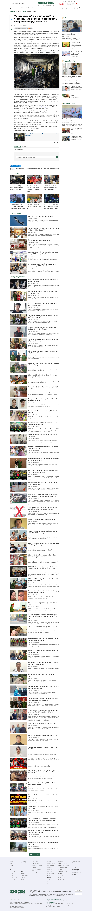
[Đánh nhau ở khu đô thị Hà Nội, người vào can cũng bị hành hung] (18, 379)
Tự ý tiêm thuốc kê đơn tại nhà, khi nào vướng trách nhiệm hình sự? (42, 483)
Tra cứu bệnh (22, 8)
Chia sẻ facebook (15, 165)
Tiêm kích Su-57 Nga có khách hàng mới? (41, 216)
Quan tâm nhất (17, 146)
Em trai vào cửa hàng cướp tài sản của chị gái (42, 735)
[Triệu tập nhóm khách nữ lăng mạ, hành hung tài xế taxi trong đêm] (18, 284)
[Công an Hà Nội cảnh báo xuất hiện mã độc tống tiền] (18, 799)
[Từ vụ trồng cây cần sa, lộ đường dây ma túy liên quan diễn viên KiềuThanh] (18, 835)
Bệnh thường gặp (50, 865)
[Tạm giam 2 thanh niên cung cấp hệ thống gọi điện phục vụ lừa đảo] (18, 403)
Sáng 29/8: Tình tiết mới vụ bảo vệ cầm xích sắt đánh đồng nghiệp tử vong (43, 471)
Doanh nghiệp (75, 867)
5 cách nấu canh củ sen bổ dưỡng (76, 95)
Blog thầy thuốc (69, 103)
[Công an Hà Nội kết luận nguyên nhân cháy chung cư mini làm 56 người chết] (17, 179)
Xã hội (19, 11)
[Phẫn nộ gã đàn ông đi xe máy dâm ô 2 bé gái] (18, 631)
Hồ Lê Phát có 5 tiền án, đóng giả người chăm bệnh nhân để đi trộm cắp (42, 532)
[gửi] (57, 157)
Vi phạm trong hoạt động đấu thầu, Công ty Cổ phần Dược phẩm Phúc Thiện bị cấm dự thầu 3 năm (42, 616)
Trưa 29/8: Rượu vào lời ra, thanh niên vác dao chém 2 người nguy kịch (42, 423)
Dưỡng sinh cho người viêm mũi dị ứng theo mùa (76, 87)
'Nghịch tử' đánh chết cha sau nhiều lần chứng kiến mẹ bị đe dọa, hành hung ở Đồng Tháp (43, 568)
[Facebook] (63, 1)
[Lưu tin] (11, 26)
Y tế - (29, 232)
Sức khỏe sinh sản (61, 877)
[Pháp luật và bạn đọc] (68, 4)
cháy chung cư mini (20, 168)
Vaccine (22, 879)
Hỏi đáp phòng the (61, 875)
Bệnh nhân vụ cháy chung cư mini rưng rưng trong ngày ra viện (34, 206)
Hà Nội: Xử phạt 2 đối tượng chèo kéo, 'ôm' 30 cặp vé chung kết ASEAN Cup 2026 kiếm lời (43, 711)
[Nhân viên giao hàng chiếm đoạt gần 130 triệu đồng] (18, 607)
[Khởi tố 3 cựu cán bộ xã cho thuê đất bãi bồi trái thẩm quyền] (18, 811)
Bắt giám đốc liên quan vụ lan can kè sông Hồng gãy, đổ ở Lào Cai (43, 352)
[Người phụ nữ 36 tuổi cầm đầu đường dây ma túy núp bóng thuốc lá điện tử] (18, 643)
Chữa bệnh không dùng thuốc (36, 870)
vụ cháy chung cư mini (44, 106)
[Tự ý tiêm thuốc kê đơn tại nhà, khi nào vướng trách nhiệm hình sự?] (18, 487)
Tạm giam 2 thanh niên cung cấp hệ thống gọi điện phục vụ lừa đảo (42, 399)
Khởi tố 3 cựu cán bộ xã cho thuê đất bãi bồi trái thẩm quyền (43, 807)
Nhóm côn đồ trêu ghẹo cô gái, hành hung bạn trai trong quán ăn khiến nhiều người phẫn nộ (43, 495)
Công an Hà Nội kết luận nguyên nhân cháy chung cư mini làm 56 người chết (16, 187)
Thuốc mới (23, 877)
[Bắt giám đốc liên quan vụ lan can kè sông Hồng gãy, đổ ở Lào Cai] (18, 355)
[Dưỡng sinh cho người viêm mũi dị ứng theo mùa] (66, 88)
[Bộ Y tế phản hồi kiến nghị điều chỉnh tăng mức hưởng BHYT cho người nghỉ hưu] (18, 256)
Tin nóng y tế (12, 871)
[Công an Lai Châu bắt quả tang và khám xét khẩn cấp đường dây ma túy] (18, 547)
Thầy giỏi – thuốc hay (36, 863)
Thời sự (16, 8)
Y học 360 (34, 8)
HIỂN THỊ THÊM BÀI (35, 854)
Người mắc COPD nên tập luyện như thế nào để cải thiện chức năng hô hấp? (72, 77)
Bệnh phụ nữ (49, 867)
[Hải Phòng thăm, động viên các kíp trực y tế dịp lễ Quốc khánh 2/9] (66, 53)
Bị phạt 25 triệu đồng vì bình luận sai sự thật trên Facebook (43, 388)
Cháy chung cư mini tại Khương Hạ (34, 168)
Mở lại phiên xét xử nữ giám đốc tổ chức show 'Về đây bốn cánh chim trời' (43, 687)
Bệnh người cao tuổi (51, 863)
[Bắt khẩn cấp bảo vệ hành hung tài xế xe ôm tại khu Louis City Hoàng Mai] (18, 667)
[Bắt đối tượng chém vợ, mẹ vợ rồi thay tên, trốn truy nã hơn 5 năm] (18, 296)
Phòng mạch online (68, 8)
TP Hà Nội (19, 170)
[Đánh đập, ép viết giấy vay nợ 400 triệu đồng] (18, 727)
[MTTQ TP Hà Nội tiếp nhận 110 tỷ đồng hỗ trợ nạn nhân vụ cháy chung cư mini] (51, 179)
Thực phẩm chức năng (62, 871)
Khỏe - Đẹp (60, 8)
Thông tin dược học (25, 875)
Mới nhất (24, 146)
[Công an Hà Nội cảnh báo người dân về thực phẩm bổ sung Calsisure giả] (18, 559)
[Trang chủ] (11, 8)
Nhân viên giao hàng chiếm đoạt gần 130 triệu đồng (42, 603)
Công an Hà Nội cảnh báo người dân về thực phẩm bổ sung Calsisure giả (42, 556)
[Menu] (79, 7)
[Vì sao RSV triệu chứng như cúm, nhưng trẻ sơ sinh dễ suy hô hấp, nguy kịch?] (72, 26)
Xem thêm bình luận (18, 149)
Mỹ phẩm (48, 879)
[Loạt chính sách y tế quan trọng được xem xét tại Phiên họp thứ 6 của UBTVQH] (18, 232)
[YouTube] (65, 1)
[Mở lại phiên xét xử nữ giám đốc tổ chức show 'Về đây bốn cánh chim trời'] (18, 691)
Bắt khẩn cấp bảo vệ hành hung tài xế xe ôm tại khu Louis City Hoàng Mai (43, 663)
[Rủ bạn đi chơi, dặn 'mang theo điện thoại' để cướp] (18, 679)
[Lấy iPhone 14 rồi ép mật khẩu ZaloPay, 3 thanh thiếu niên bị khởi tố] (18, 319)
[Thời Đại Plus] (74, 4)
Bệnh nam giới (49, 869)
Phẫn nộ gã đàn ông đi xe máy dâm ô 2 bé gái (42, 627)
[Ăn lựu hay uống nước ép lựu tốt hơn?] (18, 244)
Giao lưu (22, 867)
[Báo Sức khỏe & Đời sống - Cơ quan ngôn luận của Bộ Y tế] (46, 3)
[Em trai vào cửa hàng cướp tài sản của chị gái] (18, 739)
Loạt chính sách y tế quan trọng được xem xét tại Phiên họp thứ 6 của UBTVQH (43, 229)
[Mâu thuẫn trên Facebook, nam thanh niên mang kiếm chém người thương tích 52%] (18, 702)
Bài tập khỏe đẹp (50, 883)
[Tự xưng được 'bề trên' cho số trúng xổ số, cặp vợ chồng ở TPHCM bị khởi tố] (18, 595)
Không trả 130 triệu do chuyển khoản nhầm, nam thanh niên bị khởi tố (43, 651)
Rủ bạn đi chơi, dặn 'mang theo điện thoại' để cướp (42, 675)
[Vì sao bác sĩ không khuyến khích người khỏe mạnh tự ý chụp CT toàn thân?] (18, 268)
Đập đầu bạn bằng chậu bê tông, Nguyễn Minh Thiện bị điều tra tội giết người (42, 328)
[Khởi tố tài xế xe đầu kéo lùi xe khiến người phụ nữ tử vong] (18, 847)
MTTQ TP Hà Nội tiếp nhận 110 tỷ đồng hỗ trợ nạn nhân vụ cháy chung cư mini (51, 187)
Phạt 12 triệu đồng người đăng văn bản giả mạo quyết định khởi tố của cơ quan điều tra (43, 508)
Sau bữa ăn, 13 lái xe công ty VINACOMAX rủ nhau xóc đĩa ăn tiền (42, 783)
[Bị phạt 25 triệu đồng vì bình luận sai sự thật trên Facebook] (18, 391)
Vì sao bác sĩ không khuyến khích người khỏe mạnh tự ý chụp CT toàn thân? (42, 265)
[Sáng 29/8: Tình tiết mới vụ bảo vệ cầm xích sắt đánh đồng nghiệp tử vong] (18, 475)
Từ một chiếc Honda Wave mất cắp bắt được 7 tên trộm (42, 411)
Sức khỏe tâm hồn (50, 873)
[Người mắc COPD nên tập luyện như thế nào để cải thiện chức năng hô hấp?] (72, 69)
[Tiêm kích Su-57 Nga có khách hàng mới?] (18, 220)
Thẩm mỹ (48, 881)
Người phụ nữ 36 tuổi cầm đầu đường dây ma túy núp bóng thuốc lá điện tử (43, 639)
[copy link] (11, 22)
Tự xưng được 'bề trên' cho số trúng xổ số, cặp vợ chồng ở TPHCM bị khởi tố (43, 591)
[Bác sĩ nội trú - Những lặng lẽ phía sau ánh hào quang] (66, 130)
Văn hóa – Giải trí (75, 871)
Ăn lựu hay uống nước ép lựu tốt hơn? (40, 240)
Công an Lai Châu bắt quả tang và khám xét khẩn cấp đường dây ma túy (43, 544)
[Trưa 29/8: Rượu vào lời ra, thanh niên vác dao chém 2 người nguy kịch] (18, 427)
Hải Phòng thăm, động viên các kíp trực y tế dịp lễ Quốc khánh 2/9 (76, 53)
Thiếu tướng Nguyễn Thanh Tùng (51, 168)
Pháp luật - (30, 283)
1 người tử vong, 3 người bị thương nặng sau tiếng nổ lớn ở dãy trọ (43, 364)
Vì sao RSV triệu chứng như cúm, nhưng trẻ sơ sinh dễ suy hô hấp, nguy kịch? (72, 34)
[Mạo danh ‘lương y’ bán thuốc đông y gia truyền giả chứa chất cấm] (18, 451)
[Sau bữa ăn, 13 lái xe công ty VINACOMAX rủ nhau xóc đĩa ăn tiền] (18, 787)
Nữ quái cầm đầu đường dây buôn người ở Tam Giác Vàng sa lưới (43, 748)
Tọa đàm (23, 865)
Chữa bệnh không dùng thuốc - (68, 80)
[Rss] (80, 890)
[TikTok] (61, 1)
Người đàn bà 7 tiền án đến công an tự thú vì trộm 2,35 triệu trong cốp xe (43, 459)
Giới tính (49, 8)
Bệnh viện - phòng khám (37, 865)
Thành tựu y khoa (13, 873)
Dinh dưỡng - (31, 242)
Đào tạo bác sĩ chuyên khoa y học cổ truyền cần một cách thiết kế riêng (72, 119)
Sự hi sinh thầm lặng (14, 877)
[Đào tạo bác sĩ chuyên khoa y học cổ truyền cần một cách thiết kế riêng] (72, 111)
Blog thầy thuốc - (65, 122)
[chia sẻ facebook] (11, 16)
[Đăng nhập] (74, 1)
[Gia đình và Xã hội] (61, 4)
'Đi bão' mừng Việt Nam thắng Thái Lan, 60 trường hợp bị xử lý (43, 772)
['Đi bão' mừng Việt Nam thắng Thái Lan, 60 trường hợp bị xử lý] (18, 775)
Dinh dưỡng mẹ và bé (62, 863)
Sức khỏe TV (28, 8)
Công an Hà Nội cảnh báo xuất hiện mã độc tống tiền (43, 795)
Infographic (34, 879)
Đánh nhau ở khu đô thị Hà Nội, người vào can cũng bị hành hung (42, 376)
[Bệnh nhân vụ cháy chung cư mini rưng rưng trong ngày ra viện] (34, 198)
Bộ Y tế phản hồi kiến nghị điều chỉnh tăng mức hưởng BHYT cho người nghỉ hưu (43, 253)
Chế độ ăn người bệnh (62, 867)
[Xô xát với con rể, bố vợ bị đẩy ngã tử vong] (18, 523)
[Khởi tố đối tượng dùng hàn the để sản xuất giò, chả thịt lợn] (18, 439)
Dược (38, 8)
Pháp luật (24, 11)
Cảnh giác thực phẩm (62, 869)
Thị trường (75, 8)
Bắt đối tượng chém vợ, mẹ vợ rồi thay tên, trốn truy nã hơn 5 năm (42, 292)
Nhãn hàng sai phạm (76, 865)
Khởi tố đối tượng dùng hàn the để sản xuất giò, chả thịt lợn (43, 435)
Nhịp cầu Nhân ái (75, 869)
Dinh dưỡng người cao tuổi (63, 865)
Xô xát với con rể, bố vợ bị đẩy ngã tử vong (41, 519)
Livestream (23, 869)
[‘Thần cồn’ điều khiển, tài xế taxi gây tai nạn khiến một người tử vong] (18, 583)
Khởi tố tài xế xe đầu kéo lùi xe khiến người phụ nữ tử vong (43, 843)
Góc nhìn (34, 11)
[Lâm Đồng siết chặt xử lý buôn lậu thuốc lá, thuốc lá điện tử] (18, 763)
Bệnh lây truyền (61, 879)
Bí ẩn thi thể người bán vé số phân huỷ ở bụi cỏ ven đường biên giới (42, 304)
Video (33, 877)
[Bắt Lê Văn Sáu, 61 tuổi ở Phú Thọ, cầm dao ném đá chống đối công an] (18, 343)
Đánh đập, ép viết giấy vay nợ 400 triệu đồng (42, 723)
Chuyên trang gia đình (76, 872)
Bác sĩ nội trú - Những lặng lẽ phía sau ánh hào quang (76, 129)
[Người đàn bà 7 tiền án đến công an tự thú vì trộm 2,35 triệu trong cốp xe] (18, 463)
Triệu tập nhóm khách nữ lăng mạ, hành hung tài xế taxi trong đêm (43, 280)
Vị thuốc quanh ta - (75, 97)
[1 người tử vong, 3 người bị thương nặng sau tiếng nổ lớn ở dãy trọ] (18, 367)
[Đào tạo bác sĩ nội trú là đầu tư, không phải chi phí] (66, 138)
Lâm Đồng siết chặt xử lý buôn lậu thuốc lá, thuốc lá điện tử (43, 760)
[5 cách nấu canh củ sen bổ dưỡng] (66, 95)
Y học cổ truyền (43, 8)
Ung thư (48, 875)
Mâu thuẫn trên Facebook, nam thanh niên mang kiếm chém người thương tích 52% (43, 699)
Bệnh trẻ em (49, 871)
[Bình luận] (11, 30)
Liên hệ (78, 894)
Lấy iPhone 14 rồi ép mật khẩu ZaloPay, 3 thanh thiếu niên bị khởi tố (43, 316)
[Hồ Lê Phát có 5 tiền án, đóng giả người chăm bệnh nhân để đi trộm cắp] (18, 535)
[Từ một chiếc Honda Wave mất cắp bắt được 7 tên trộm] (18, 415)
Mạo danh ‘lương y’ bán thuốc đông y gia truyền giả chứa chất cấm (43, 447)
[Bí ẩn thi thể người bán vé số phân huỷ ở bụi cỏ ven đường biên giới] (18, 308)
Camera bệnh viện (13, 879)
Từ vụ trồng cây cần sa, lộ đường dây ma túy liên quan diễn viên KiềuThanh (43, 831)
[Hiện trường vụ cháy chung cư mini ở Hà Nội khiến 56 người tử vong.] (36, 71)
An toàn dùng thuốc (25, 873)
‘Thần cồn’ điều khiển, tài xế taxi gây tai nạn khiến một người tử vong (43, 579)
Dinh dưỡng (54, 8)
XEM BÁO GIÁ (58, 899)
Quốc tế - (30, 218)
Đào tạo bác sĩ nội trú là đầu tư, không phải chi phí (76, 137)
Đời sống (74, 874)
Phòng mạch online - (33, 268)
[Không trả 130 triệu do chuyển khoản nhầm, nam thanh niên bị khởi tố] (18, 655)
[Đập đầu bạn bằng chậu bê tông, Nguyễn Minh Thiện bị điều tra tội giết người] (18, 331)
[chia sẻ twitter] (11, 19)
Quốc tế (29, 11)
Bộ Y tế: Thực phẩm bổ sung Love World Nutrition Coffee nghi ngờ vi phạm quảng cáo (76, 44)
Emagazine (34, 875)
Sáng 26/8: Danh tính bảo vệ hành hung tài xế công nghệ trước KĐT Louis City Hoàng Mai (42, 819)
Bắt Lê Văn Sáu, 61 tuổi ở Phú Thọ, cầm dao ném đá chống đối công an (43, 340)
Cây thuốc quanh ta (36, 867)
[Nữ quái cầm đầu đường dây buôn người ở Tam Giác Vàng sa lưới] (18, 751)
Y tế (13, 8)
